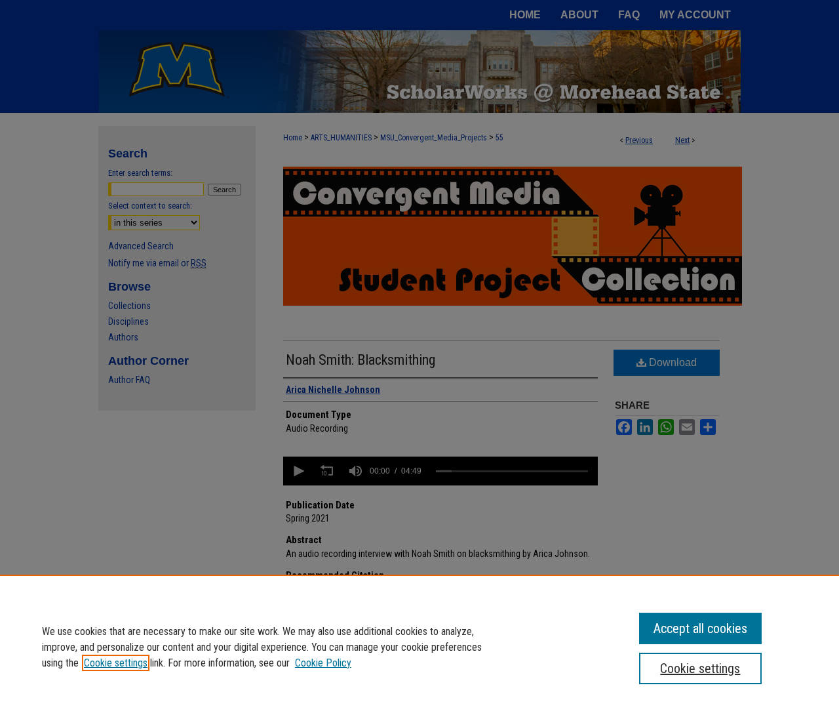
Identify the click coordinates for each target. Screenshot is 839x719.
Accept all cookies (700, 628)
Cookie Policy (323, 663)
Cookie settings (115, 663)
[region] (419, 647)
